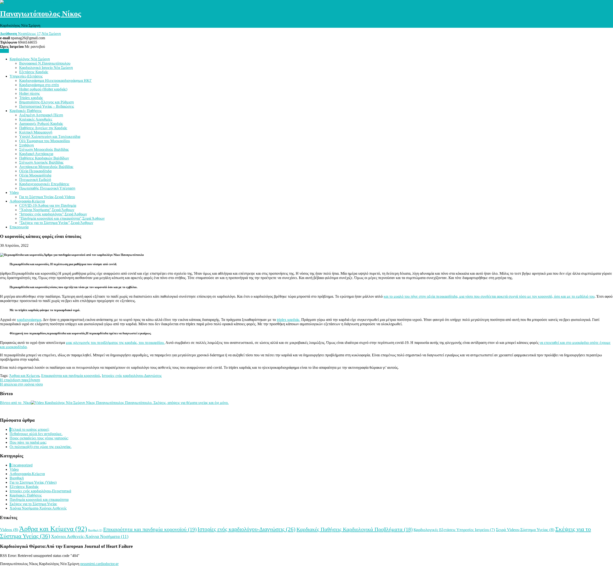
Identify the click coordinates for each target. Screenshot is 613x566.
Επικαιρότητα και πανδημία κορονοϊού (70, 376)
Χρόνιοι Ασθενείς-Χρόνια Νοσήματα (89, 536)
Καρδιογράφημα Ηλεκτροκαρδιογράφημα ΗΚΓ (55, 80)
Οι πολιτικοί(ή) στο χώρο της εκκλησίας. (41, 447)
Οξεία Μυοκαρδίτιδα (35, 175)
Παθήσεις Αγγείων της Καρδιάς (43, 128)
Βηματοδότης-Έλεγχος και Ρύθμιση (46, 102)
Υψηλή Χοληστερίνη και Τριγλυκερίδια (49, 136)
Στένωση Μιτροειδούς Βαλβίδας (44, 149)
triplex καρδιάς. (288, 320)
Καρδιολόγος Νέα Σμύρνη (30, 59)
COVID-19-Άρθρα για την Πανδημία (47, 205)
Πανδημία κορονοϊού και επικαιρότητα (39, 500)
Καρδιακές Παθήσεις (26, 111)
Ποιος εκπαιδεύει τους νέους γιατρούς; (39, 438)
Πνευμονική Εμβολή (35, 180)
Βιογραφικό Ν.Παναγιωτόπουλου (44, 63)
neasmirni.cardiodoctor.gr (99, 564)
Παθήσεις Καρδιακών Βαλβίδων (44, 158)
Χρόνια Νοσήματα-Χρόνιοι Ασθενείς (38, 508)
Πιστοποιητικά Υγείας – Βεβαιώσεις (46, 106)
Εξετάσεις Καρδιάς (33, 72)
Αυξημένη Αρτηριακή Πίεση (41, 115)
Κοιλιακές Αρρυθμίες (35, 119)
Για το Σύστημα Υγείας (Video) (33, 482)
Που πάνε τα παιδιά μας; (28, 442)
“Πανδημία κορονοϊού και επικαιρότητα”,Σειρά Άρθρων (62, 218)
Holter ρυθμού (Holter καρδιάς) (43, 89)
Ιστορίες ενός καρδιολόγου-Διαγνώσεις (132, 376)
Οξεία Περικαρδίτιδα (35, 171)
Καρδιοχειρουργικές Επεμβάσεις (44, 184)
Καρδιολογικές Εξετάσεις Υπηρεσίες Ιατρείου (454, 529)
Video (14, 193)
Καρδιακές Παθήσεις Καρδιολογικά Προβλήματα (354, 529)
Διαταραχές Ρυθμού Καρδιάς (41, 124)
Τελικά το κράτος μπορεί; (30, 429)
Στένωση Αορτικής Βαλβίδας (41, 162)
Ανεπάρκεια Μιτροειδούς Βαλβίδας (46, 167)
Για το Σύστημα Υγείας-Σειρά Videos (47, 197)
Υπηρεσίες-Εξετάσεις (26, 76)
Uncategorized (22, 465)
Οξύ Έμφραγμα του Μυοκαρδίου (44, 141)
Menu (4, 51)
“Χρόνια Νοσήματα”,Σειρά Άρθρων (46, 210)
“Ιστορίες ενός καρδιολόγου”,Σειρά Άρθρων (53, 214)
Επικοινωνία (19, 227)
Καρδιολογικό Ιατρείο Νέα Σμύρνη (46, 68)
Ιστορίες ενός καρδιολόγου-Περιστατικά (40, 491)
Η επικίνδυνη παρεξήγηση (20, 380)
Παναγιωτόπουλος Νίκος (40, 13)
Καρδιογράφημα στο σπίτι (39, 85)
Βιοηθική (17, 478)
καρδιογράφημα (29, 320)
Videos (9, 529)
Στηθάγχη (26, 145)
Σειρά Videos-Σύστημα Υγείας (525, 529)
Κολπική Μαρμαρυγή (35, 132)
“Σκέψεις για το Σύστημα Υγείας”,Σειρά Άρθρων (56, 223)
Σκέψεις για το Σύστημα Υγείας (33, 504)
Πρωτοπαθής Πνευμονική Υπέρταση (47, 188)
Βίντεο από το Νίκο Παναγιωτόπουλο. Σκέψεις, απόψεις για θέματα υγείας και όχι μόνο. (114, 403)
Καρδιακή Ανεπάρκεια (36, 154)
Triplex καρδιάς (31, 98)
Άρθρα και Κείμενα (24, 376)
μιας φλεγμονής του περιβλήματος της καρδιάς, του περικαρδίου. (115, 343)
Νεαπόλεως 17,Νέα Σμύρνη (30, 34)
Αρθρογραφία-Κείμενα (27, 201)
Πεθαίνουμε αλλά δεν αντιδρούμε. (36, 434)
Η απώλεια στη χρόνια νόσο (21, 384)
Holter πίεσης (29, 93)
